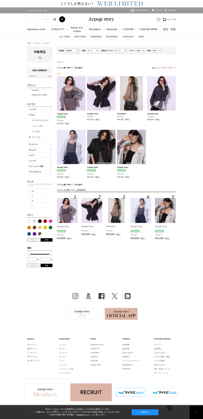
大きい (171, 68)
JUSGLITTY (57, 29)
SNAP (141, 36)
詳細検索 (62, 19)
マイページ (158, 345)
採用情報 (125, 349)
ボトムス (62, 357)
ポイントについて (161, 373)
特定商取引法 (127, 365)
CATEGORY (128, 36)
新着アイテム (32, 349)
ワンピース (63, 353)
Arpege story (82, 314)
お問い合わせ (127, 353)
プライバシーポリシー (131, 361)
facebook (101, 296)
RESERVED (96, 36)
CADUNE (128, 29)
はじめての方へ (160, 353)
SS (33, 191)
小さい (164, 68)
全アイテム (31, 345)
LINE (128, 296)
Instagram (75, 296)
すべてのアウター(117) (40, 120)
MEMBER (172, 10)
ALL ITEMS (64, 36)
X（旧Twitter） (115, 296)
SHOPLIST (126, 369)
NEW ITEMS (80, 36)
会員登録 (157, 349)
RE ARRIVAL (112, 36)
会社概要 (125, 345)
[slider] (28, 254)
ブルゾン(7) (36, 137)
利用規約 (125, 357)
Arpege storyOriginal (77, 29)
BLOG (88, 296)
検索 (46, 240)
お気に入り (158, 19)
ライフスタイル (65, 373)
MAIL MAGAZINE (142, 10)
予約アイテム (32, 357)
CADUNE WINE (148, 29)
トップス (62, 345)
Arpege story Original (39, 95)
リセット (33, 240)
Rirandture (95, 29)
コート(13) (36, 131)
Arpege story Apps (121, 314)
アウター (37, 43)
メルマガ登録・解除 (162, 357)
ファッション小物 (66, 369)
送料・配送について (162, 369)
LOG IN (158, 10)
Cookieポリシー (83, 415)
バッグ (61, 361)
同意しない (169, 408)
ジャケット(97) (37, 126)
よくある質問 (159, 361)
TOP (29, 43)
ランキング (31, 353)
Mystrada (112, 29)
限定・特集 (169, 29)
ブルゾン (46, 43)
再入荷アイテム (33, 361)
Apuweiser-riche (36, 29)
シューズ (62, 365)
